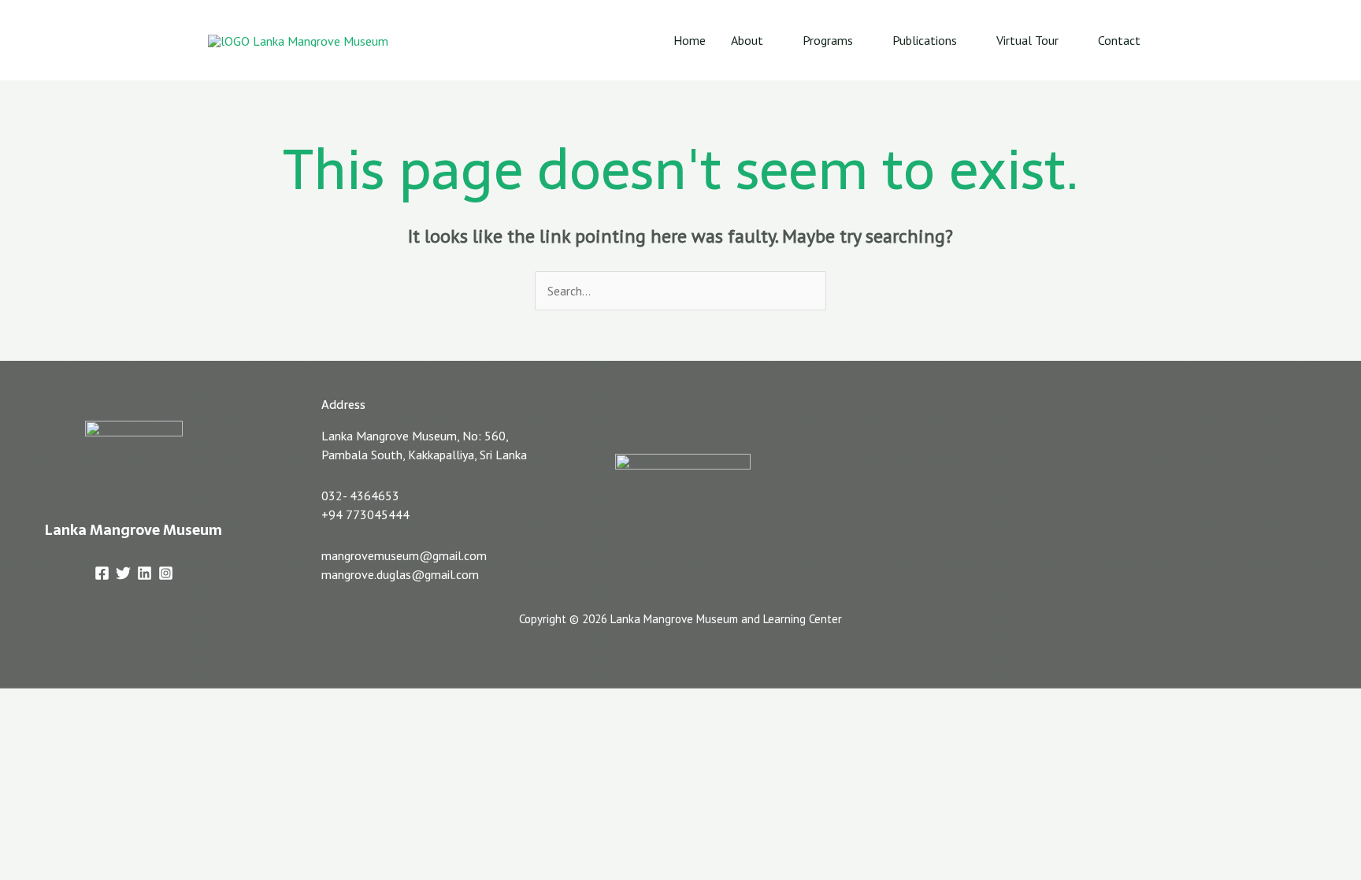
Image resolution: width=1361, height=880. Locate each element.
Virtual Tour (1027, 40)
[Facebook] (102, 573)
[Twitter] (123, 573)
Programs (828, 40)
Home (689, 40)
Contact (1119, 40)
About (747, 40)
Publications (924, 40)
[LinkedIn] (144, 573)
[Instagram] (165, 573)
